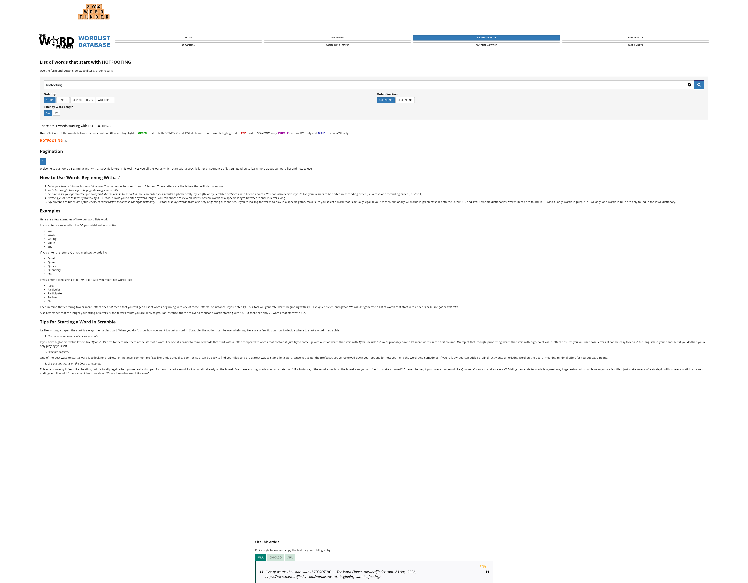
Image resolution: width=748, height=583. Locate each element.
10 (56, 112)
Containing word (486, 45)
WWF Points (105, 100)
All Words (337, 37)
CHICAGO (276, 557)
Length (63, 100)
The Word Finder (94, 11)
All (48, 112)
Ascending (386, 100)
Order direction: (387, 94)
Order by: (50, 94)
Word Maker (635, 45)
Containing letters (337, 45)
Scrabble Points (83, 100)
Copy (483, 566)
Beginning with (486, 37)
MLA (261, 557)
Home (188, 37)
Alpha (49, 100)
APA (290, 557)
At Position (188, 45)
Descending (405, 100)
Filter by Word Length (58, 107)
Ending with (635, 37)
